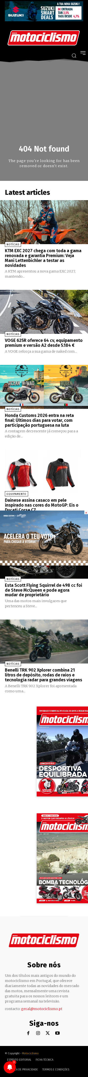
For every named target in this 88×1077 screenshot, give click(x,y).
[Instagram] (38, 1033)
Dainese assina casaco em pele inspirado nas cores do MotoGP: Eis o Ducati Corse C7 (41, 505)
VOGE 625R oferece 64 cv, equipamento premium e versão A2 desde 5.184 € (44, 343)
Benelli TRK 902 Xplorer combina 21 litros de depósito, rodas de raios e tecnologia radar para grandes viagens (43, 675)
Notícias (13, 244)
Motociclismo (30, 1053)
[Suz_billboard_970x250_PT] (44, 20)
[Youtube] (57, 1033)
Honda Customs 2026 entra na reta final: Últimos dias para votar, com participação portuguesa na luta (39, 420)
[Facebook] (28, 1033)
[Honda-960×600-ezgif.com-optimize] (44, 564)
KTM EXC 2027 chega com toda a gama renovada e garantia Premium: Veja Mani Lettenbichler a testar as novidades (43, 258)
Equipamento (16, 494)
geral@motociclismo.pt (41, 1009)
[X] (47, 1033)
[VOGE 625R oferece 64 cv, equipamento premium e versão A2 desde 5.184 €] (44, 312)
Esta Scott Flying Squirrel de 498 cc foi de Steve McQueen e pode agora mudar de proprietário (43, 590)
